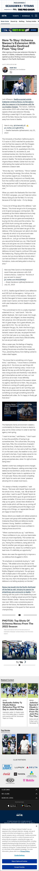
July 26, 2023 (9, 285)
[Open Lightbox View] (19, 653)
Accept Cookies (19, 867)
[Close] (36, 826)
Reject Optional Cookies (19, 861)
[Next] (25, 662)
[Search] (32, 15)
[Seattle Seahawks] (19, 815)
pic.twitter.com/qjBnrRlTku (14, 128)
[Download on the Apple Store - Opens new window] (12, 806)
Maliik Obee (13, 67)
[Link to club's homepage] (4, 14)
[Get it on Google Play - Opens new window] (26, 806)
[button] (19, 411)
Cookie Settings (19, 855)
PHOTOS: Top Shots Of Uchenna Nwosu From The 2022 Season (17, 623)
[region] (19, 847)
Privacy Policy (25, 851)
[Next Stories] (35, 744)
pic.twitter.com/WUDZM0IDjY (15, 280)
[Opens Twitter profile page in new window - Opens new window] (11, 72)
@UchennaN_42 (19, 125)
